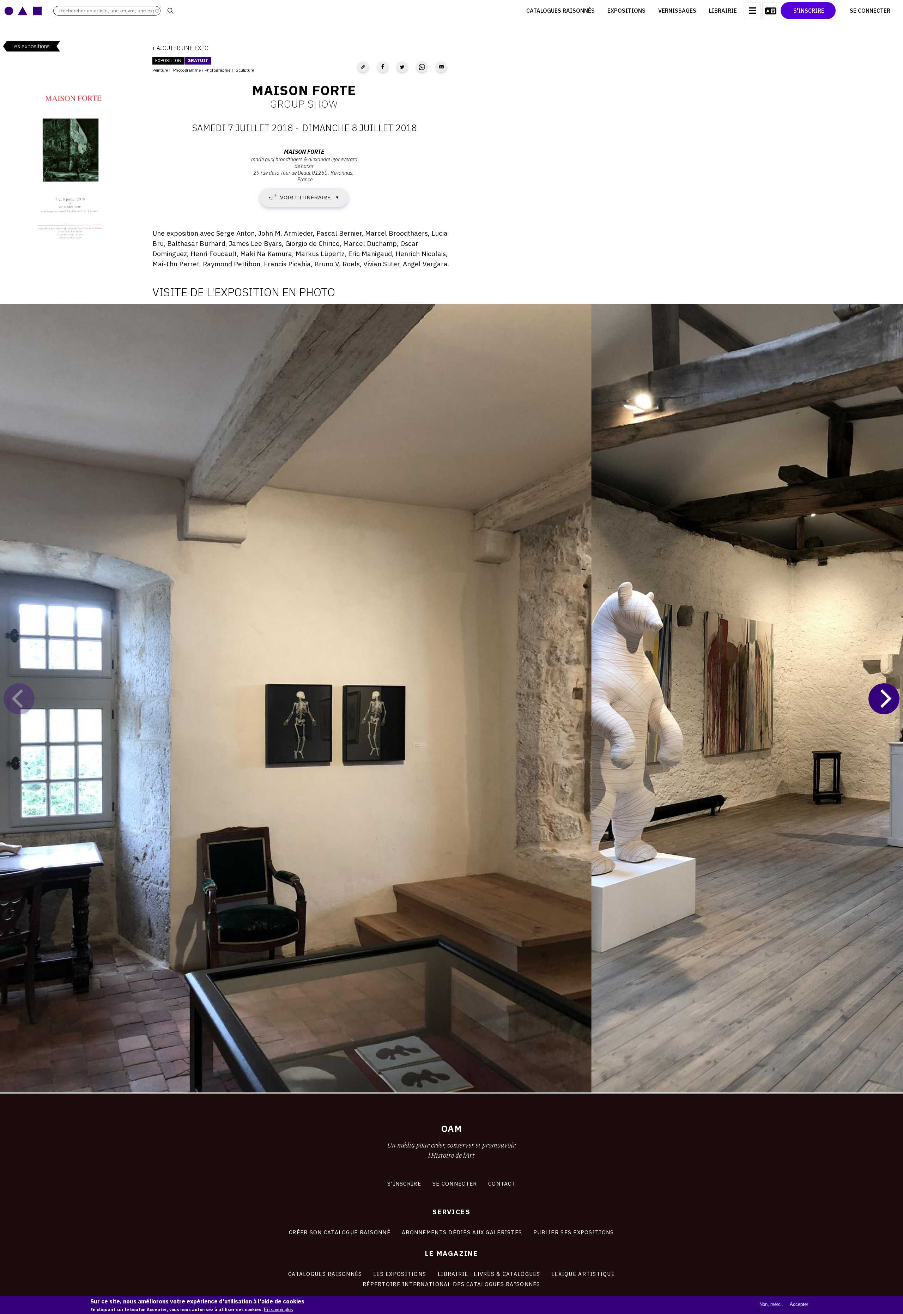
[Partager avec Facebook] (382, 67)
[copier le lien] (363, 67)
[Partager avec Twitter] (402, 67)
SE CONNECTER (454, 1183)
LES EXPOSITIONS (399, 1273)
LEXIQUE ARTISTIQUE (583, 1273)
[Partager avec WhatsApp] (422, 67)
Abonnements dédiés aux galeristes (462, 1232)
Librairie (723, 10)
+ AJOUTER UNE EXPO (180, 48)
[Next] (883, 698)
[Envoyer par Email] (441, 67)
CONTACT (502, 1183)
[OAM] (23, 10)
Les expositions (30, 46)
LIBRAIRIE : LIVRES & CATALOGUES (489, 1273)
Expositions (626, 10)
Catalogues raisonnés (560, 10)
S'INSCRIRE (404, 1183)
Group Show (304, 103)
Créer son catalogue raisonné (339, 1232)
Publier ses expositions (573, 1232)
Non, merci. (771, 1304)
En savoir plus (278, 1309)
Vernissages (677, 10)
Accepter (799, 1304)
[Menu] (752, 10)
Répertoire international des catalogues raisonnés (451, 1284)
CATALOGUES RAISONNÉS (325, 1273)
